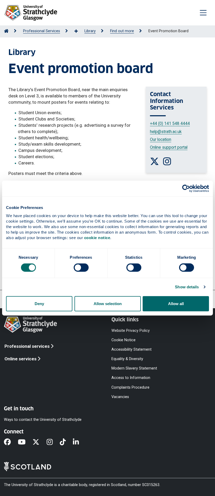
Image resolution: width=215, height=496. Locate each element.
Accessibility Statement (131, 349)
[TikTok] (66, 442)
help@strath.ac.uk (166, 131)
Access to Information (130, 378)
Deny (39, 303)
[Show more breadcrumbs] (78, 31)
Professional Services (41, 31)
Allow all (176, 303)
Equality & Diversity (127, 359)
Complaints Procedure (130, 387)
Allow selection (108, 303)
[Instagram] (53, 442)
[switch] (81, 267)
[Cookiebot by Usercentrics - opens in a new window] (186, 188)
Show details (187, 287)
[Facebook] (11, 442)
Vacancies (120, 396)
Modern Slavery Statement (134, 368)
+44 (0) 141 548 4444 (170, 123)
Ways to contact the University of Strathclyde (43, 419)
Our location (160, 139)
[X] (39, 442)
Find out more (122, 31)
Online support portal (168, 147)
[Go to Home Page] (6, 31)
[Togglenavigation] (203, 12)
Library (90, 31)
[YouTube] (25, 442)
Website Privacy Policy (130, 330)
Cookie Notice (123, 340)
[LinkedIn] (79, 442)
